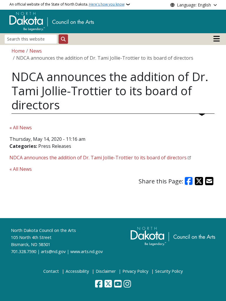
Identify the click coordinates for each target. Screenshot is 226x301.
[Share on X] (199, 181)
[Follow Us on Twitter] (108, 284)
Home (18, 51)
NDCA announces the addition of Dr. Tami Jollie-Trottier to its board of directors (98, 157)
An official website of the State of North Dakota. (66, 4)
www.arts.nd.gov (86, 251)
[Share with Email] (209, 181)
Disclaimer (106, 271)
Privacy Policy (135, 271)
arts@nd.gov (53, 251)
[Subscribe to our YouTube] (118, 284)
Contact (51, 271)
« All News (20, 127)
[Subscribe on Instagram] (127, 284)
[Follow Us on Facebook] (98, 284)
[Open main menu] (217, 39)
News (35, 51)
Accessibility (77, 271)
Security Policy (169, 271)
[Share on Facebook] (189, 181)
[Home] (51, 21)
